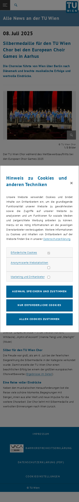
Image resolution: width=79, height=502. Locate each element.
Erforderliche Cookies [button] (24, 252)
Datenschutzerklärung (56, 238)
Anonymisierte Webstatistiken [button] (29, 262)
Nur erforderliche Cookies (39, 305)
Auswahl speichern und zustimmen (39, 291)
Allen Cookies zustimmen (39, 319)
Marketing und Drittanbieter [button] (28, 276)
